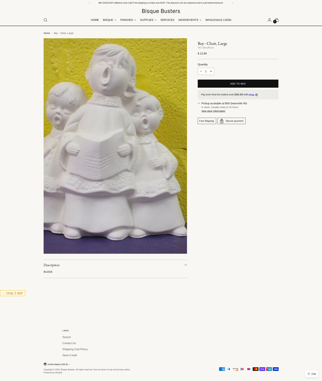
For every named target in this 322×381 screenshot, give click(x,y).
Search (66, 337)
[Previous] (89, 3)
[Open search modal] (45, 20)
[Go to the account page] (269, 20)
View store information (213, 111)
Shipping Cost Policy (75, 349)
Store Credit (69, 355)
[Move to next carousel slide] (275, 310)
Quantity (203, 64)
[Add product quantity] (211, 71)
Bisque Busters (68, 369)
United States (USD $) (58, 364)
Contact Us (69, 343)
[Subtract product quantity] (201, 71)
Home (47, 33)
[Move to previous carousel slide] (268, 310)
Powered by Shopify (53, 372)
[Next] (232, 3)
